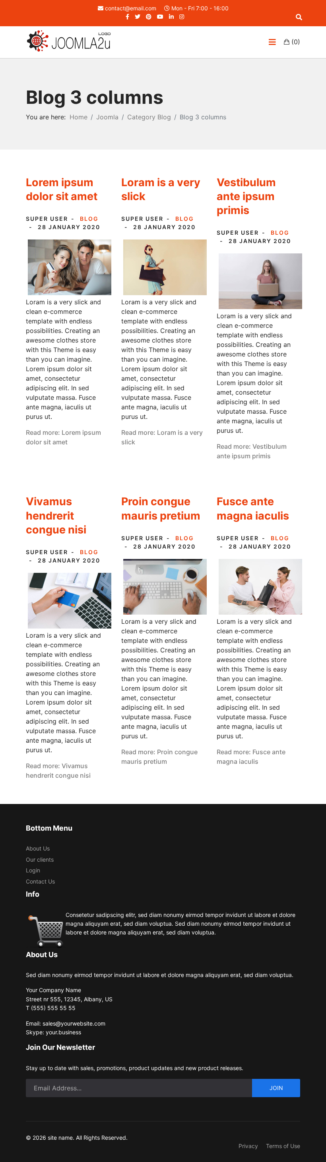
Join (276, 1087)
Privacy (248, 1146)
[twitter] (137, 16)
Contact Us (40, 881)
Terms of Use (283, 1146)
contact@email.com (130, 8)
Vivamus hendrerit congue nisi (56, 515)
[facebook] (127, 16)
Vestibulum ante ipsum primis (246, 196)
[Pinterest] (148, 16)
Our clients (40, 859)
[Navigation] (272, 42)
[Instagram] (181, 16)
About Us (38, 848)
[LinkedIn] (171, 16)
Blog (89, 218)
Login (33, 870)
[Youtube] (160, 16)
